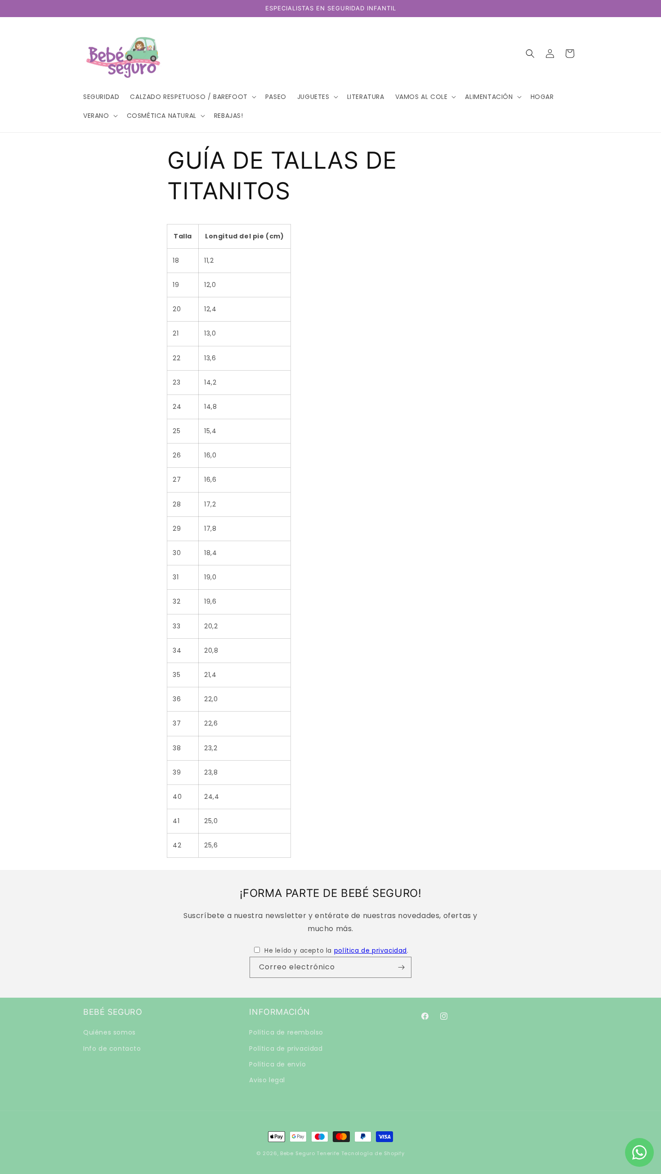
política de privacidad (370, 950)
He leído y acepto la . (336, 950)
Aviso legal (267, 1079)
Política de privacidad (285, 1048)
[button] (192, 96)
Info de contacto (112, 1048)
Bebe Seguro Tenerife (309, 1153)
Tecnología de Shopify (373, 1153)
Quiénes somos (109, 1032)
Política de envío (277, 1063)
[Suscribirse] (401, 967)
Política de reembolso (286, 1032)
